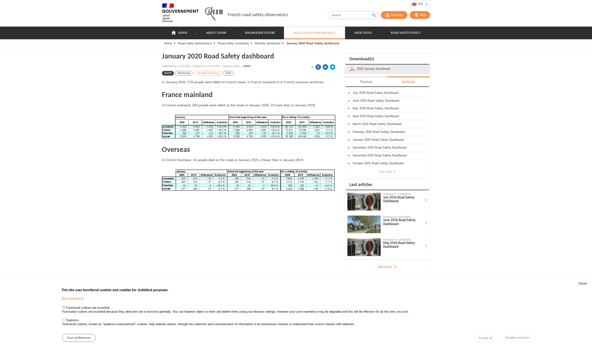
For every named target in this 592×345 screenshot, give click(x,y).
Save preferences (79, 337)
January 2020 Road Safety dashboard (312, 43)
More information (73, 298)
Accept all (485, 338)
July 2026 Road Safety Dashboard (375, 93)
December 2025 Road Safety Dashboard (380, 147)
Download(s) (361, 59)
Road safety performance (315, 33)
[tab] (366, 81)
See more (385, 267)
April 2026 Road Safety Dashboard (376, 116)
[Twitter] (332, 67)
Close (583, 283)
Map (423, 15)
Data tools (363, 33)
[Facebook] (318, 67)
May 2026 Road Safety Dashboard (376, 108)
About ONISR (216, 33)
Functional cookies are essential (87, 307)
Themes (366, 82)
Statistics (72, 320)
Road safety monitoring (233, 43)
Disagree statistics (517, 337)
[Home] (180, 13)
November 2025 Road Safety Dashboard (380, 155)
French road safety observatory (258, 15)
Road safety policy (406, 33)
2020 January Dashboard (373, 68)
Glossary (397, 15)
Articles (408, 82)
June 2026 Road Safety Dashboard (376, 100)
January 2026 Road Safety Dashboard (378, 139)
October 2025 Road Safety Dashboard (378, 163)
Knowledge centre (260, 33)
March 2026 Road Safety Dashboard (377, 124)
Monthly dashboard (267, 43)
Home (182, 33)
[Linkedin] (325, 67)
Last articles (360, 185)
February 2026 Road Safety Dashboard (379, 132)
